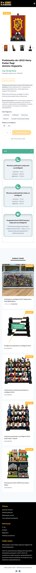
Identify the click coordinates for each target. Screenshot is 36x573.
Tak (4, 126)
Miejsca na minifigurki (9, 122)
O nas (4, 527)
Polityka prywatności (8, 535)
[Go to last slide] (3, 48)
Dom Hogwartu (7, 112)
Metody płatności (7, 512)
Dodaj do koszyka (22, 132)
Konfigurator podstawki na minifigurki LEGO (17, 345)
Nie (9, 126)
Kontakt (4, 530)
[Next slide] (33, 48)
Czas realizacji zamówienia (10, 518)
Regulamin (5, 532)
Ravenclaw (24, 115)
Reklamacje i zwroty (8, 515)
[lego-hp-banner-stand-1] (18, 27)
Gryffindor (6, 115)
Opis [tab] (5, 151)
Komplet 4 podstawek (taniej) (20, 118)
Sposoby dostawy (7, 509)
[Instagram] (19, 571)
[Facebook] (16, 571)
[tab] (18, 259)
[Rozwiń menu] (34, 3)
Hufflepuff (15, 115)
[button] (5, 48)
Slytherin (6, 118)
